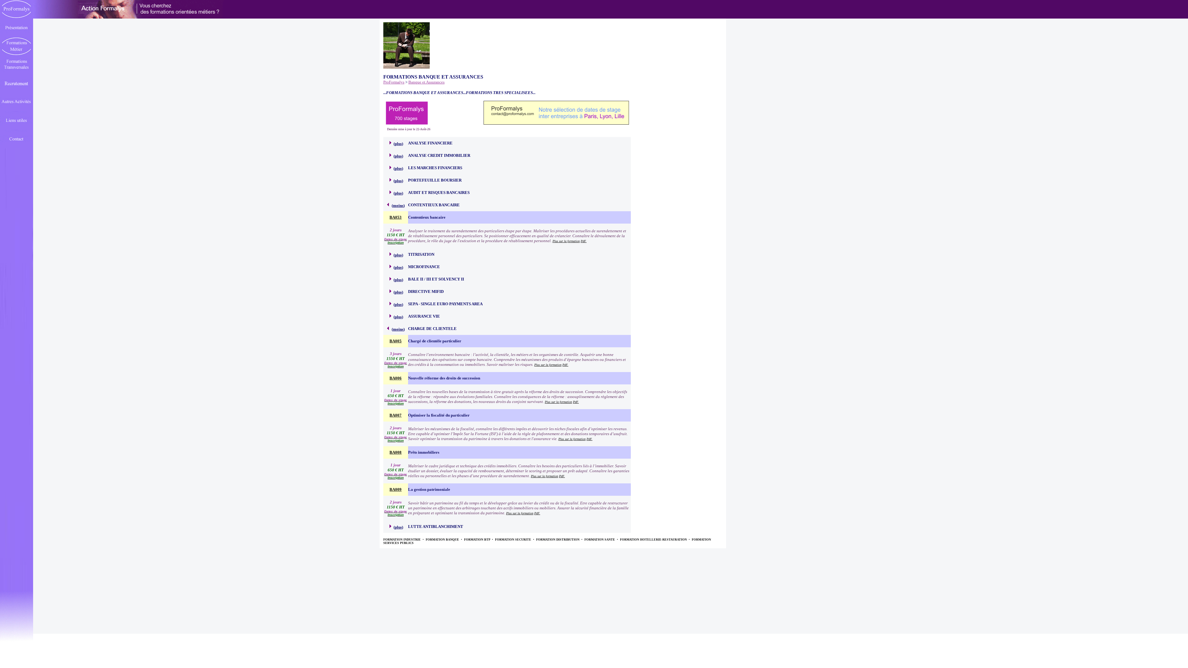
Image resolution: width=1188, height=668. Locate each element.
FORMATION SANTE (600, 539)
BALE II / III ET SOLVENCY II (436, 279)
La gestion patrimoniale (429, 489)
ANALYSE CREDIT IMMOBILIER (439, 155)
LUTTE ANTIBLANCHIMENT (435, 526)
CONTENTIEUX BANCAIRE (434, 205)
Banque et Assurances (426, 82)
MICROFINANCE (424, 266)
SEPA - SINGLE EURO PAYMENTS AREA (445, 304)
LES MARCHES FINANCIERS (435, 167)
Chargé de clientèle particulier (434, 341)
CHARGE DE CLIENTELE (432, 328)
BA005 (396, 341)
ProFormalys (393, 82)
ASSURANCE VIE (424, 316)
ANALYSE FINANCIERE (430, 143)
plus (398, 143)
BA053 (396, 217)
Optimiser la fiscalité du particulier (439, 415)
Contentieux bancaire (427, 217)
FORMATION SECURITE (513, 539)
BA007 (396, 415)
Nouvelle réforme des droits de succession (444, 378)
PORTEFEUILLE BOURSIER (435, 180)
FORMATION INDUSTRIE (402, 539)
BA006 (396, 378)
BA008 (396, 452)
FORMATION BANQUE (443, 539)
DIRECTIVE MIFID (426, 291)
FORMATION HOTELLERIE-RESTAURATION (654, 539)
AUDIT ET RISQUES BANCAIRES (439, 192)
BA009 (396, 489)
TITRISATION (421, 254)
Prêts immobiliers (423, 452)
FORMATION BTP (477, 539)
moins (398, 205)
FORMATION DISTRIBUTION (558, 539)
